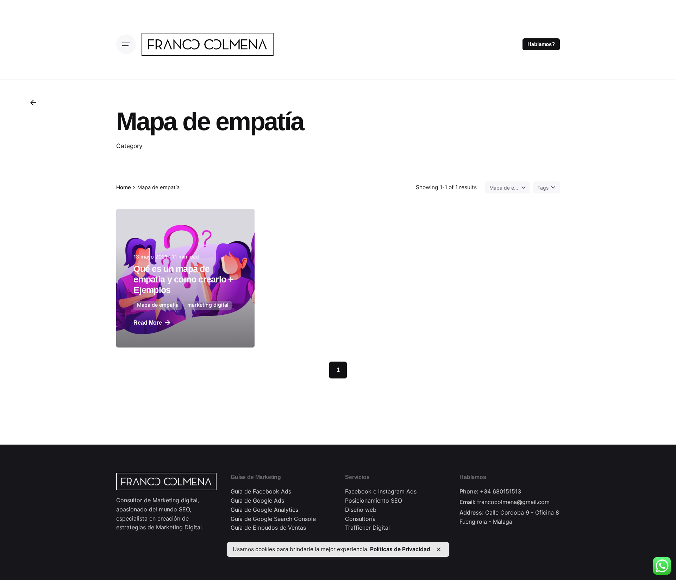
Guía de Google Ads (257, 500)
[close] (438, 549)
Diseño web (360, 509)
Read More (147, 322)
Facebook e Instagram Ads (381, 491)
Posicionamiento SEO (373, 500)
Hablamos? (541, 44)
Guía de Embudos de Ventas (268, 527)
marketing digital (208, 305)
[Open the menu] (126, 44)
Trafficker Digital (367, 527)
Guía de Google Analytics (264, 509)
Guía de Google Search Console (273, 518)
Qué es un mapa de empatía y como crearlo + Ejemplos (183, 279)
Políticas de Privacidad (400, 549)
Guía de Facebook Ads (261, 491)
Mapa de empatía (158, 305)
